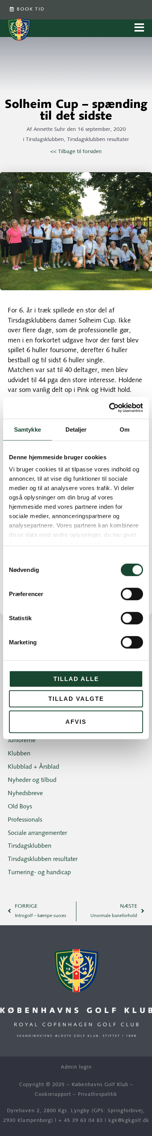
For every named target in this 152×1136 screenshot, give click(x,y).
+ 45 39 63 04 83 (80, 1120)
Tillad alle (76, 678)
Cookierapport (53, 1094)
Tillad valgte (76, 698)
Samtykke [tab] (27, 429)
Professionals (25, 820)
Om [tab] (124, 429)
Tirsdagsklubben (45, 140)
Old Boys (20, 807)
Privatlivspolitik (97, 1094)
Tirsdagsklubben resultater (98, 140)
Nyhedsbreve (25, 793)
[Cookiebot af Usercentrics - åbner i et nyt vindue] (109, 408)
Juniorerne (21, 740)
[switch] (132, 593)
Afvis (76, 721)
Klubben (19, 754)
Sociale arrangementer (37, 833)
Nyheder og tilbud (32, 780)
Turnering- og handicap (39, 873)
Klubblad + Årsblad (33, 767)
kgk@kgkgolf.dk (128, 1120)
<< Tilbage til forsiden (76, 152)
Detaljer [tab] (76, 429)
